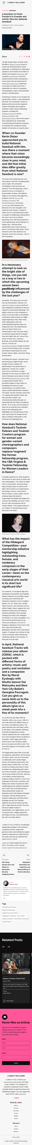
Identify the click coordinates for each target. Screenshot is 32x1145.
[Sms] (27, 56)
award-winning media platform (13, 1082)
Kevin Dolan (20, 74)
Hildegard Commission (9, 113)
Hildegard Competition (9, 916)
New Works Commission (9, 346)
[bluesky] (18, 1098)
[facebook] (14, 1098)
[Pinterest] (24, 56)
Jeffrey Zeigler (17, 720)
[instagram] (16, 1098)
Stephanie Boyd (7, 27)
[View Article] (16, 978)
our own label (6, 205)
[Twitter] (22, 56)
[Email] (29, 56)
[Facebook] (19, 56)
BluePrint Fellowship (8, 116)
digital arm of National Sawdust (11, 305)
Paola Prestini (13, 76)
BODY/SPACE (6, 371)
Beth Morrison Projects (9, 118)
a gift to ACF (22, 1094)
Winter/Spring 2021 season (10, 83)
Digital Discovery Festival (17, 378)
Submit (16, 1063)
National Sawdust (15, 64)
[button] (4, 2)
